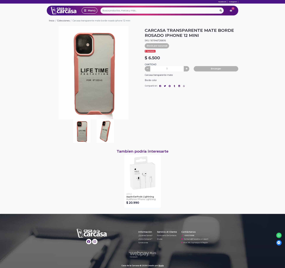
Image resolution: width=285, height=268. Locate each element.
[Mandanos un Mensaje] (279, 243)
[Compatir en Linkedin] (179, 86)
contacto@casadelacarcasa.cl (196, 239)
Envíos (159, 239)
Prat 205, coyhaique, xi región (195, 243)
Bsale (161, 265)
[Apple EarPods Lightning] (142, 173)
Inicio (51, 20)
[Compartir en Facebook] (160, 86)
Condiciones (143, 243)
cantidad (150, 64)
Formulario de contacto (166, 235)
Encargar (216, 68)
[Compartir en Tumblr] (174, 86)
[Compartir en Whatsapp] (184, 86)
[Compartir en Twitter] (165, 86)
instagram (233, 2)
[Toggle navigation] (89, 10)
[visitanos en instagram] (95, 241)
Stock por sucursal (157, 45)
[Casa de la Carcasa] (63, 10)
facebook (222, 2)
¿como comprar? (145, 239)
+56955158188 (189, 235)
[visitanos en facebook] (89, 241)
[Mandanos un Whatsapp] (279, 235)
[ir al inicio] (92, 233)
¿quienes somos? (145, 235)
